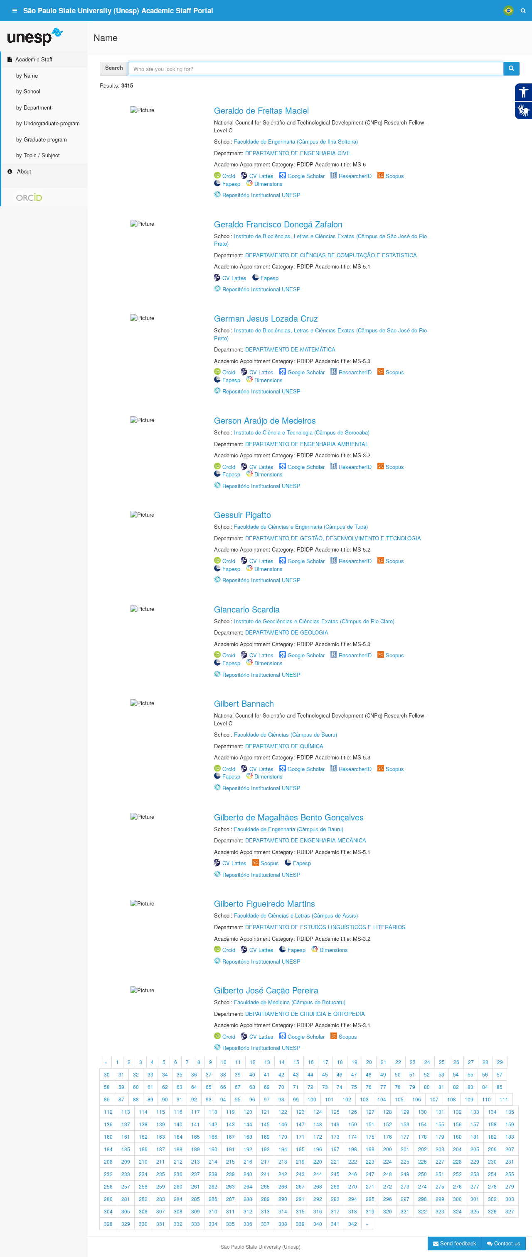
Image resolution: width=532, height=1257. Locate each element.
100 (312, 1099)
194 (282, 1148)
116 (178, 1111)
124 (317, 1111)
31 (121, 1074)
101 (329, 1099)
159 (509, 1124)
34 (165, 1074)
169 (265, 1136)
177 (405, 1136)
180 (457, 1136)
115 (160, 1111)
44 (310, 1074)
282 (143, 1198)
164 (178, 1136)
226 (422, 1161)
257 (125, 1186)
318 (352, 1211)
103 (364, 1099)
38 (223, 1074)
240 (248, 1173)
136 (108, 1124)
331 (160, 1223)
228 (457, 1161)
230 (492, 1161)
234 (143, 1173)
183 (509, 1136)
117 (195, 1111)
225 (405, 1161)
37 (209, 1074)
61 (150, 1086)
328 (108, 1223)
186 (143, 1148)
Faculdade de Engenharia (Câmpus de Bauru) (288, 829)
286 (213, 1198)
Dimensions (268, 184)
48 (369, 1074)
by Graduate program (41, 139)
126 (352, 1111)
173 (335, 1136)
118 (213, 1111)
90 (165, 1099)
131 (440, 1111)
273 (405, 1186)
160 (108, 1136)
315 (300, 1211)
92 (194, 1099)
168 (248, 1136)
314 (282, 1211)
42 (281, 1074)
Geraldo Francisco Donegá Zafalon (278, 224)
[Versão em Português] (508, 10)
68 (252, 1086)
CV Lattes (261, 176)
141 (195, 1124)
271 (370, 1186)
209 (125, 1161)
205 (474, 1148)
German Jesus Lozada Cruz (266, 318)
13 (267, 1061)
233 (125, 1173)
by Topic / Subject (38, 155)
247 (370, 1173)
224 (387, 1161)
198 (352, 1148)
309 (195, 1211)
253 (474, 1173)
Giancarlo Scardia (247, 609)
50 (398, 1074)
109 (469, 1099)
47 (354, 1074)
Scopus (395, 176)
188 (178, 1148)
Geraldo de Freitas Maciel (261, 110)
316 (317, 1211)
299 (440, 1198)
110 (486, 1099)
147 (300, 1124)
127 (370, 1111)
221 (335, 1161)
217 (265, 1161)
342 (352, 1223)
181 (474, 1136)
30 (107, 1074)
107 (434, 1099)
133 (474, 1111)
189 (195, 1148)
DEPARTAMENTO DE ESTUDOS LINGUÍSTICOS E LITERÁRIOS (325, 927)
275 (440, 1186)
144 (248, 1124)
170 (282, 1136)
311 (230, 1211)
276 (457, 1186)
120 (248, 1111)
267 (300, 1186)
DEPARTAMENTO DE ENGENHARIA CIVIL (298, 153)
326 (492, 1211)
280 (108, 1198)
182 (492, 1136)
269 (335, 1186)
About (23, 171)
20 (369, 1061)
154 (422, 1124)
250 (422, 1173)
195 (300, 1148)
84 (485, 1086)
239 (230, 1173)
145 (265, 1124)
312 (248, 1211)
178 (422, 1136)
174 (352, 1136)
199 (370, 1148)
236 (178, 1173)
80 (427, 1086)
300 (457, 1198)
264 (248, 1186)
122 (282, 1111)
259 (160, 1186)
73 (325, 1086)
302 (492, 1198)
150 (352, 1124)
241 (265, 1173)
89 (150, 1099)
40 (252, 1074)
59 (121, 1086)
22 (398, 1061)
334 (213, 1223)
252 (457, 1173)
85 (499, 1086)
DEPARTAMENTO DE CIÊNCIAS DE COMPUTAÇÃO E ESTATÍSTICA (331, 255)
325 (474, 1211)
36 (194, 1074)
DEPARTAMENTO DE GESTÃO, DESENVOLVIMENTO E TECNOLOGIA (333, 538)
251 (440, 1173)
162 (143, 1136)
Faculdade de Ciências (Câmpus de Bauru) (285, 734)
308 (178, 1211)
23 (413, 1061)
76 (369, 1086)
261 (195, 1186)
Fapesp (231, 184)
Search (114, 67)
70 (281, 1086)
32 (136, 1074)
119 (230, 1111)
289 (265, 1198)
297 (405, 1198)
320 (387, 1211)
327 (509, 1211)
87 (121, 1099)
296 (387, 1198)
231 (509, 1161)
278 (492, 1186)
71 (296, 1086)
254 (492, 1173)
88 (136, 1099)
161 (125, 1136)
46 (339, 1074)
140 (178, 1124)
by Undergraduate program (48, 123)
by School (28, 91)
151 (370, 1124)
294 (352, 1198)
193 (265, 1148)
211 (160, 1161)
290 (282, 1198)
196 (317, 1148)
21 (384, 1061)
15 (296, 1061)
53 (441, 1074)
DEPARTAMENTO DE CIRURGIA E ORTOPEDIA (305, 1014)
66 (223, 1086)
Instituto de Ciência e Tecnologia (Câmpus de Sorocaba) (301, 432)
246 (352, 1173)
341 (335, 1223)
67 (238, 1086)
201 (405, 1148)
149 (335, 1124)
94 (223, 1099)
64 (194, 1086)
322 (422, 1211)
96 (252, 1099)
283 (160, 1198)
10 (224, 1061)
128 (387, 1111)
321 (405, 1211)
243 (300, 1173)
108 (451, 1099)
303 (509, 1198)
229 (474, 1161)
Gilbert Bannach (244, 703)
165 (195, 1136)
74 (339, 1086)
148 (317, 1124)
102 (346, 1099)
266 (282, 1186)
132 (457, 1111)
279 (509, 1186)
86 (107, 1099)
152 (387, 1124)
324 (457, 1211)
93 (209, 1099)
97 (267, 1099)
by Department (34, 107)
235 (160, 1173)
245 (335, 1173)
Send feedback (457, 1243)
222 (352, 1161)
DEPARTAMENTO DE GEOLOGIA (286, 632)
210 (143, 1161)
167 (230, 1136)
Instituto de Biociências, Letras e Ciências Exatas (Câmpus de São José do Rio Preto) (320, 240)
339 (300, 1223)
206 (492, 1148)
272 (387, 1186)
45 (325, 1074)
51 (412, 1074)
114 (143, 1111)
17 (325, 1061)
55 (470, 1074)
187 (160, 1148)
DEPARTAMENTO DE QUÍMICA (284, 746)
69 (267, 1086)
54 (456, 1074)
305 (125, 1211)
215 (230, 1161)
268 (317, 1186)
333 (195, 1223)
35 (179, 1074)
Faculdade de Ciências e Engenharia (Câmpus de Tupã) (301, 526)
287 (230, 1198)
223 (370, 1161)
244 (317, 1173)
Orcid (228, 176)
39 (238, 1074)
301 (474, 1198)
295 (370, 1198)
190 (213, 1148)
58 (107, 1086)
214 (213, 1161)
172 (317, 1136)
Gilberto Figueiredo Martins (264, 903)
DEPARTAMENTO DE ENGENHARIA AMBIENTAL (306, 444)
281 (125, 1198)
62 (165, 1086)
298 (422, 1198)
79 (412, 1086)
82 (456, 1086)
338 (282, 1223)
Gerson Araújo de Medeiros (265, 420)
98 (281, 1099)
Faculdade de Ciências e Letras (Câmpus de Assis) (296, 915)
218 (282, 1161)
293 (335, 1198)
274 (422, 1186)
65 (209, 1086)
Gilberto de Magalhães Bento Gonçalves (289, 817)
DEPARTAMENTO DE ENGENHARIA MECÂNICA (305, 840)
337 (265, 1223)
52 (427, 1074)
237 (195, 1173)
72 (310, 1086)
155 (440, 1124)
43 (296, 1074)
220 (317, 1161)
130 (422, 1111)
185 (125, 1148)
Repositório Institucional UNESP (261, 195)
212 (178, 1161)
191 (230, 1148)
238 (213, 1173)
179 (440, 1136)
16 (311, 1061)
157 (474, 1124)
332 (178, 1223)
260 (178, 1186)
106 (416, 1099)
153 (405, 1124)
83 (470, 1086)
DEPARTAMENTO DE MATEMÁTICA (290, 349)
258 (143, 1186)
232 (108, 1173)
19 (354, 1061)
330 (143, 1223)
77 (383, 1086)
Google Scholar (306, 176)
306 (143, 1211)
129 (405, 1111)
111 (504, 1099)
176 (387, 1136)
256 (108, 1186)
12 (253, 1061)
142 (213, 1124)
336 (248, 1223)
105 (399, 1099)
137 (125, 1124)
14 (282, 1061)
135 (509, 1111)
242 (282, 1173)
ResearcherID (356, 176)
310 (213, 1211)
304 (108, 1211)
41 (267, 1074)
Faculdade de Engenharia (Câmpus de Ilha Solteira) (296, 141)
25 (442, 1061)
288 (248, 1198)
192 (248, 1148)
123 (300, 1111)
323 (440, 1211)
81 (441, 1086)
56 (485, 1074)
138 (143, 1124)
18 (340, 1061)
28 (485, 1061)
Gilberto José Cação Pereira (266, 990)
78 (398, 1086)
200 (387, 1148)
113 (125, 1111)
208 (108, 1161)
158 (492, 1124)
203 (440, 1148)
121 (265, 1111)
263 (230, 1186)
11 (238, 1061)
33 (150, 1074)
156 (457, 1124)
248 (387, 1173)
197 (335, 1148)
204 (457, 1148)
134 (492, 1111)
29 (500, 1061)
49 (383, 1074)
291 (300, 1198)
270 (352, 1186)
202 (422, 1148)
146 (282, 1124)
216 (248, 1161)
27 (471, 1061)
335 (230, 1223)
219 (300, 1161)
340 (317, 1223)
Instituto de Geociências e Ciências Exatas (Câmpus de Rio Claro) (314, 621)
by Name (27, 75)
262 (213, 1186)
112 (108, 1111)
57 (499, 1074)
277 (474, 1186)
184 (108, 1148)
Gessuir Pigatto (242, 514)
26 (456, 1061)
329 (125, 1223)
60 (136, 1086)
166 (213, 1136)
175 (370, 1136)
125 (335, 1111)
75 (354, 1086)
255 (509, 1173)
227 (440, 1161)
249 (405, 1173)
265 (265, 1186)
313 (265, 1211)
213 (195, 1161)
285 (195, 1198)
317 (335, 1211)
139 (160, 1124)
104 (381, 1099)
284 (178, 1198)
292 (317, 1198)
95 (238, 1099)
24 (427, 1061)
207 (509, 1148)
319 (370, 1211)
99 (296, 1099)
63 (179, 1086)
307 (160, 1211)
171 (300, 1136)
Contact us (506, 1243)
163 (160, 1136)
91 (179, 1099)
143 (230, 1124)
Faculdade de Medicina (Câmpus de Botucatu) (289, 1002)
